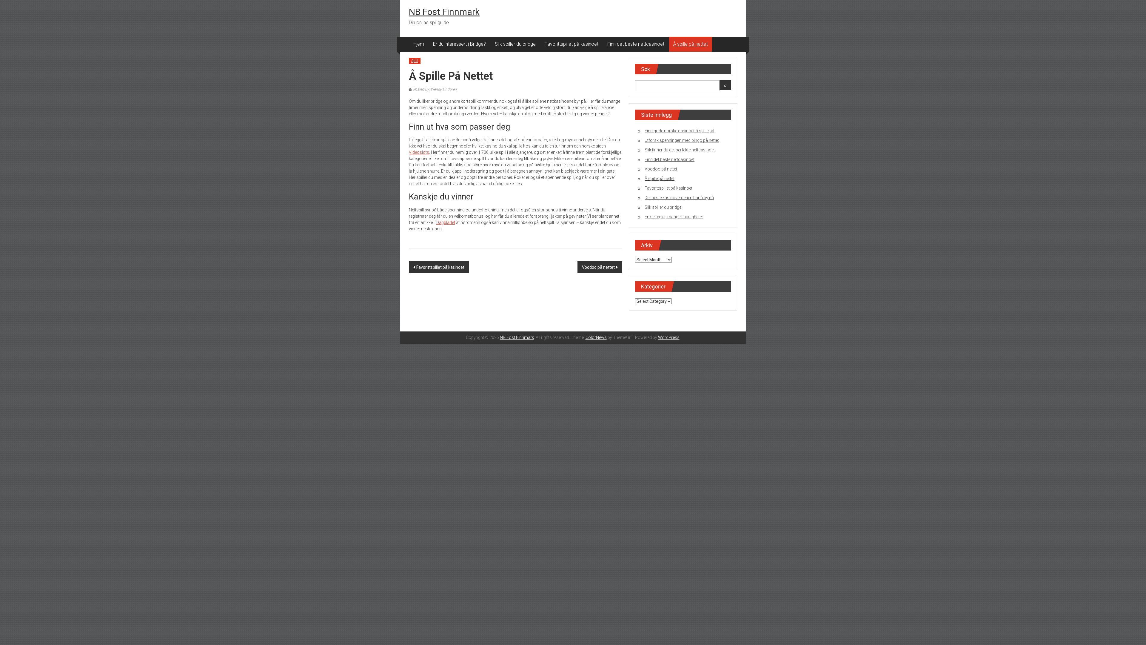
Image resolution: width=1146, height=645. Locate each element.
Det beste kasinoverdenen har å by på (679, 197)
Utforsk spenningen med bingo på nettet (682, 140)
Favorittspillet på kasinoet (571, 44)
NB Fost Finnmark (444, 12)
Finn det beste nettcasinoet (635, 44)
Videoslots (419, 152)
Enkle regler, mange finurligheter (674, 216)
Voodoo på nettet (598, 267)
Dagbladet (445, 222)
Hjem (418, 44)
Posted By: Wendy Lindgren (435, 89)
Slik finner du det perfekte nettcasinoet (680, 150)
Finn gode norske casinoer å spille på (679, 130)
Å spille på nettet (690, 44)
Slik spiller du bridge (515, 44)
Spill (414, 61)
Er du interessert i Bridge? (459, 44)
